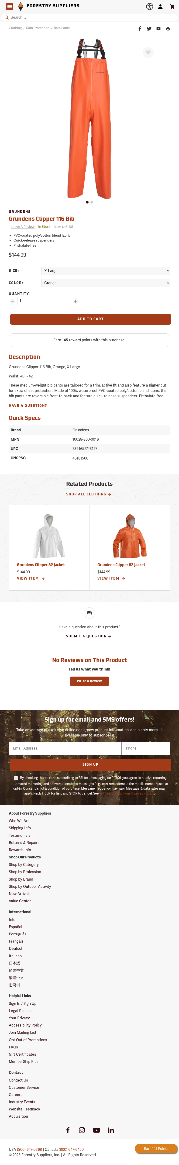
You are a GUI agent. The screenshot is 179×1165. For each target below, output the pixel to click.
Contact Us (18, 1080)
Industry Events (22, 1101)
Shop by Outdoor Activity (30, 886)
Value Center (20, 901)
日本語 (14, 963)
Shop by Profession (25, 871)
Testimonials (19, 835)
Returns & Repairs (24, 842)
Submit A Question (86, 636)
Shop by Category (24, 864)
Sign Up (91, 765)
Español (15, 926)
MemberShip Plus (23, 1061)
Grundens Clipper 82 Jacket (41, 565)
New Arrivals (20, 893)
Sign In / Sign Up (22, 1003)
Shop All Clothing (86, 494)
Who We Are (19, 820)
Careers (15, 1094)
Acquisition (18, 1116)
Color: (16, 283)
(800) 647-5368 (29, 1149)
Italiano (15, 956)
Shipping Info (20, 828)
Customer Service (24, 1087)
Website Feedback (24, 1109)
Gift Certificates (22, 1054)
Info (12, 919)
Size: (14, 271)
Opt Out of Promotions (28, 1039)
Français (16, 941)
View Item (28, 579)
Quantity (19, 294)
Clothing (15, 28)
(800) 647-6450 (71, 1149)
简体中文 (16, 970)
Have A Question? (28, 406)
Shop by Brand (21, 879)
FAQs (13, 1047)
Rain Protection (37, 28)
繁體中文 (16, 977)
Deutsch (16, 948)
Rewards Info (20, 849)
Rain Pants (62, 28)
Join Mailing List (22, 1032)
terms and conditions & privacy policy (127, 793)
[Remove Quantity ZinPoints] (12, 301)
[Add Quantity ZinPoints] (75, 301)
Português (17, 934)
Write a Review (89, 681)
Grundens (20, 212)
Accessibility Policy (25, 1025)
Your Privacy (19, 1018)
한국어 (14, 984)
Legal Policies (20, 1010)
